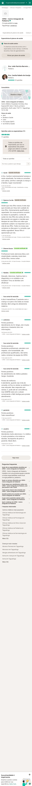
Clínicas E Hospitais (15, 7)
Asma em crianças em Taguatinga (13, 556)
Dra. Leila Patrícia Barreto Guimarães (19, 66)
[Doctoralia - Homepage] (3, 3)
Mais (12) (5, 538)
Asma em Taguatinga (9, 559)
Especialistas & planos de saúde (13, 33)
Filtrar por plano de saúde (16, 55)
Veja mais (16, 458)
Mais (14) (5, 562)
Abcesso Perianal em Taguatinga (12, 546)
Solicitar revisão (6, 191)
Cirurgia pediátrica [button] (8, 23)
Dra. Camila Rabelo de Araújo (19, 75)
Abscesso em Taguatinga (10, 549)
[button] (15, 23)
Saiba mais (12, 784)
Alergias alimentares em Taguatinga (14, 553)
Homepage (5, 7)
